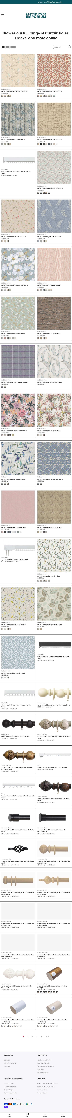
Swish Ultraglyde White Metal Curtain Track (52, 767)
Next (47, 1037)
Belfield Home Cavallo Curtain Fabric (50, 188)
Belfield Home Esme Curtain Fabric (13, 334)
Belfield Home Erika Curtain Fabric (48, 285)
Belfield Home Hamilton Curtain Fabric (14, 382)
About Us (7, 1066)
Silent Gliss (4, 169)
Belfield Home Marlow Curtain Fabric (13, 528)
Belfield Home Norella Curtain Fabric (13, 625)
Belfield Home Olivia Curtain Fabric (13, 673)
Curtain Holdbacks (10, 1087)
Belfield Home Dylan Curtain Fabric (49, 237)
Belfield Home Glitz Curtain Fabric (48, 334)
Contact (7, 1060)
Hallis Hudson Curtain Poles (45, 1087)
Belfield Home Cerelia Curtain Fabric (13, 237)
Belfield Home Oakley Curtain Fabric (49, 625)
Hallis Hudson (5, 734)
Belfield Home (5, 89)
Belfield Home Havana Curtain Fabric (14, 431)
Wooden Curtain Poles (44, 1060)
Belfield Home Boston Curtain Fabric (49, 140)
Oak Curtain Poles (42, 1073)
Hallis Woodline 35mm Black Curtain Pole (15, 736)
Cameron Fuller (6, 828)
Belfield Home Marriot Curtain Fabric (49, 528)
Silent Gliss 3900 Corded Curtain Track (14, 559)
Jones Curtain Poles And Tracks (47, 1083)
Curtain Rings (8, 1090)
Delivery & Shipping (10, 1063)
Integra (3, 794)
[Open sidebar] (2, 561)
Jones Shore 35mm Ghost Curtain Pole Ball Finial (53, 705)
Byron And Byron (42, 1090)
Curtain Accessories (10, 1093)
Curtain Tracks (9, 1083)
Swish (39, 765)
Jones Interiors (42, 703)
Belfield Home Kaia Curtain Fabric (48, 431)
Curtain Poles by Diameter (45, 1066)
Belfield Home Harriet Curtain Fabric (49, 382)
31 (41, 1037)
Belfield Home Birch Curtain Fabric (13, 140)
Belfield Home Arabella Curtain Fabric (14, 91)
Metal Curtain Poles (43, 1063)
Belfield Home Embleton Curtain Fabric (14, 285)
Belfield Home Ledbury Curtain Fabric (50, 479)
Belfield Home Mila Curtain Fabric (48, 576)
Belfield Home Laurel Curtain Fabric (13, 479)
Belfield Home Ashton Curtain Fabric (49, 91)
